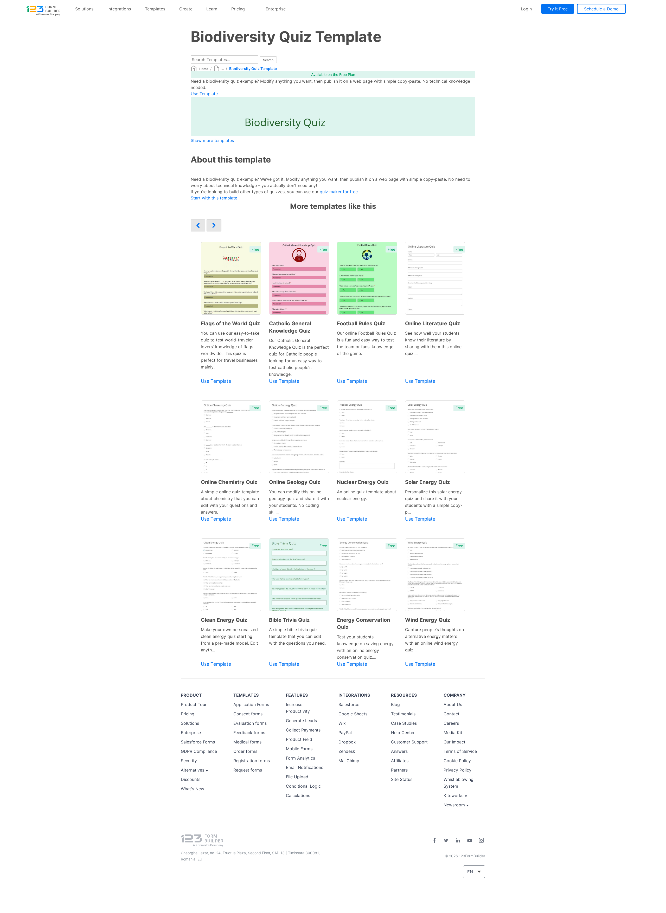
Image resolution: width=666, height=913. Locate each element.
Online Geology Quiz (294, 482)
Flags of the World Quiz (230, 323)
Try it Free (558, 8)
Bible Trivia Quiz (289, 620)
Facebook (434, 840)
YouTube (469, 840)
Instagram (481, 840)
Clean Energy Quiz (224, 620)
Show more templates (212, 140)
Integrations (119, 8)
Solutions (84, 8)
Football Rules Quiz (361, 323)
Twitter (446, 840)
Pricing (238, 8)
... (222, 69)
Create (186, 8)
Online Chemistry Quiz (229, 482)
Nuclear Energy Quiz (362, 482)
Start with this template (214, 197)
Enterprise (276, 8)
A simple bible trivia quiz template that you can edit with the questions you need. (297, 636)
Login (526, 8)
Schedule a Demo (601, 8)
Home (203, 69)
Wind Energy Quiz (427, 620)
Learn (211, 8)
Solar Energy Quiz (427, 482)
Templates (155, 8)
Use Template (204, 93)
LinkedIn (458, 840)
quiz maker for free (339, 191)
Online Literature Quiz (432, 323)
